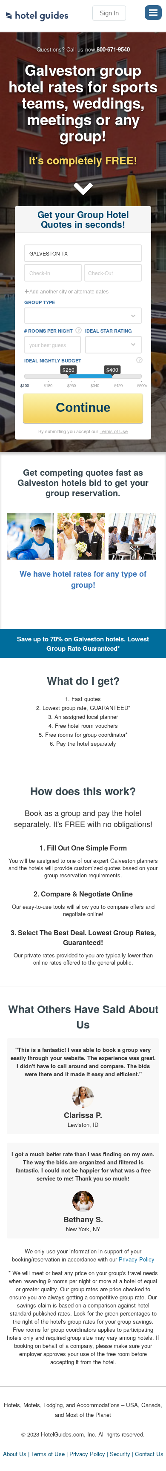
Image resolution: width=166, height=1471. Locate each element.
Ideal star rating (108, 331)
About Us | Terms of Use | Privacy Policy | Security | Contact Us (83, 1454)
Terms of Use (114, 431)
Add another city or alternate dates (69, 292)
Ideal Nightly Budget (52, 360)
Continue (83, 407)
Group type (39, 302)
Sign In (109, 13)
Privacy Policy (137, 1259)
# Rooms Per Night (48, 331)
